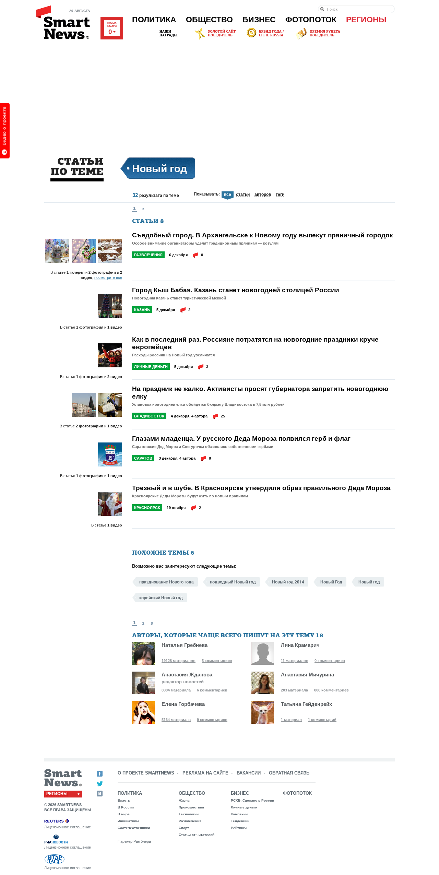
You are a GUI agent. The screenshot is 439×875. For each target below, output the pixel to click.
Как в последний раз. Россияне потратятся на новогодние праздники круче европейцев (255, 343)
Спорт (184, 828)
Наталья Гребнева (184, 645)
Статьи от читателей (196, 835)
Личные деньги (151, 367)
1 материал (291, 720)
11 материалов (294, 661)
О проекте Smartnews (146, 773)
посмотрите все (108, 277)
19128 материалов (178, 661)
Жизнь (184, 800)
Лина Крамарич (300, 645)
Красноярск (147, 508)
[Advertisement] (219, 92)
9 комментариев (212, 720)
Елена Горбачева (183, 704)
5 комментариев (217, 661)
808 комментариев (331, 690)
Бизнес (259, 19)
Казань (142, 310)
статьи (243, 195)
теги (280, 195)
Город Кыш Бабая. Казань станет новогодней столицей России (235, 290)
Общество (209, 19)
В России (126, 807)
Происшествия (191, 807)
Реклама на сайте (205, 773)
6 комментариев (212, 690)
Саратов (143, 458)
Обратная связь (289, 773)
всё (227, 195)
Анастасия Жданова (187, 674)
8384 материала (176, 690)
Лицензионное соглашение (67, 827)
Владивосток (149, 416)
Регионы (366, 19)
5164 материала (176, 720)
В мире (124, 814)
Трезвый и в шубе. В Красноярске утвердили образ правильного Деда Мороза (261, 488)
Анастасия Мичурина (307, 674)
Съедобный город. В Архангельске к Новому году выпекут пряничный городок (262, 235)
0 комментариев (330, 661)
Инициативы (128, 821)
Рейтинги (239, 828)
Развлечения (148, 255)
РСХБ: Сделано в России (252, 800)
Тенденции (240, 821)
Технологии (189, 814)
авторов (262, 195)
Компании (239, 814)
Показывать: (207, 194)
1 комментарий (322, 720)
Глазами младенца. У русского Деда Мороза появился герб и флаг (241, 438)
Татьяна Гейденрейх (306, 704)
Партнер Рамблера (134, 841)
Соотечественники (134, 828)
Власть (124, 800)
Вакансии (249, 773)
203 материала (294, 690)
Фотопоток (310, 19)
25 (223, 416)
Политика (154, 19)
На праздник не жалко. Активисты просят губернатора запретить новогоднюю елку (260, 392)
